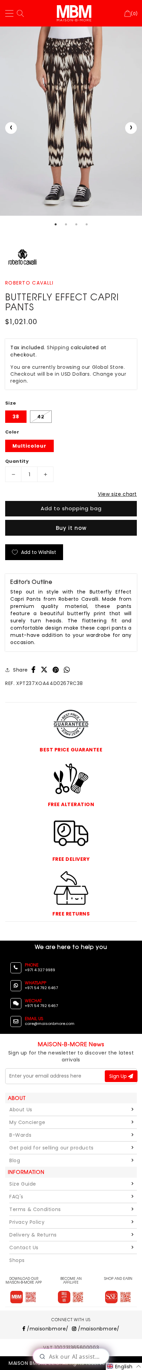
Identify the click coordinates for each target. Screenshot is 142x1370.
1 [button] (55, 224)
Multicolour (29, 445)
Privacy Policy (26, 1222)
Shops (17, 1260)
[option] (71, 121)
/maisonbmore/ (47, 1328)
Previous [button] (11, 128)
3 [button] (76, 224)
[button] (124, 1366)
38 (15, 416)
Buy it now (71, 528)
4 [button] (86, 224)
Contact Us (24, 1247)
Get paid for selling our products (51, 1147)
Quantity (17, 461)
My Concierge (27, 1122)
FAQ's (16, 1196)
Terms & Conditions (35, 1209)
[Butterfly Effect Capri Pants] (71, 121)
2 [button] (65, 224)
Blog (14, 1160)
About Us (20, 1109)
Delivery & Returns (33, 1234)
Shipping (58, 347)
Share (20, 669)
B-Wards (20, 1135)
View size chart (117, 494)
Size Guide (22, 1183)
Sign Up (118, 1076)
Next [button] (131, 128)
